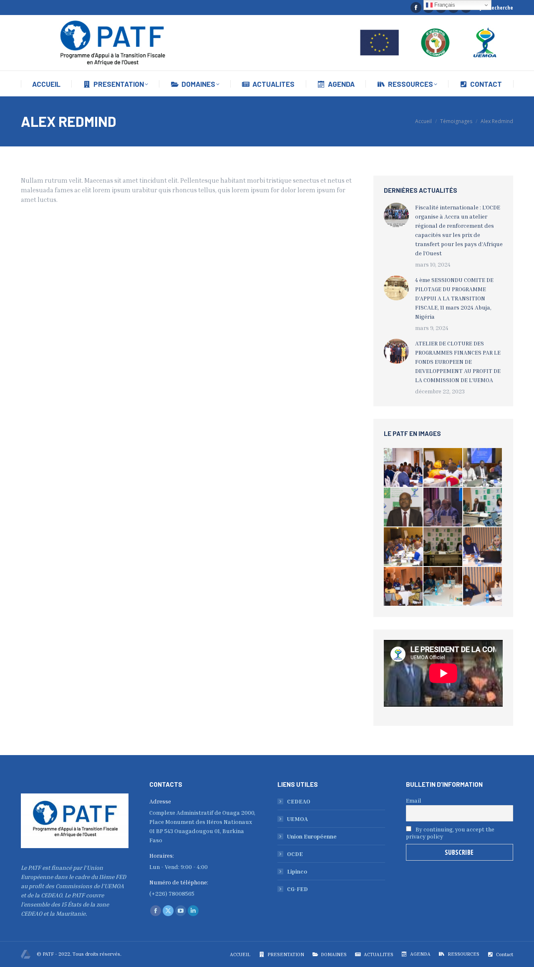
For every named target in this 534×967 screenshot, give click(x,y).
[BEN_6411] (403, 587)
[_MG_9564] (403, 468)
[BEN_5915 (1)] (443, 587)
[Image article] (396, 215)
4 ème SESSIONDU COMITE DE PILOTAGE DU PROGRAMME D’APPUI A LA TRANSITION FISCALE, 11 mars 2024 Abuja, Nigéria (454, 298)
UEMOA (297, 818)
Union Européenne (312, 836)
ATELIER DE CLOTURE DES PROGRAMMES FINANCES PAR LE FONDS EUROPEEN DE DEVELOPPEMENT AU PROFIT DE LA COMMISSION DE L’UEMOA (458, 361)
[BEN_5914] (483, 547)
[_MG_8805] (403, 547)
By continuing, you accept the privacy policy (450, 833)
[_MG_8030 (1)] (483, 507)
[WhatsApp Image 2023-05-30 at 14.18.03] (483, 468)
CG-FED (297, 888)
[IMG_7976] (443, 547)
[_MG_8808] (443, 468)
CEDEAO (298, 801)
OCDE (295, 853)
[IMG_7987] (403, 507)
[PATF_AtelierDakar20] (443, 507)
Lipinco (297, 871)
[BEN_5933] (483, 587)
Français (444, 5)
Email (413, 800)
